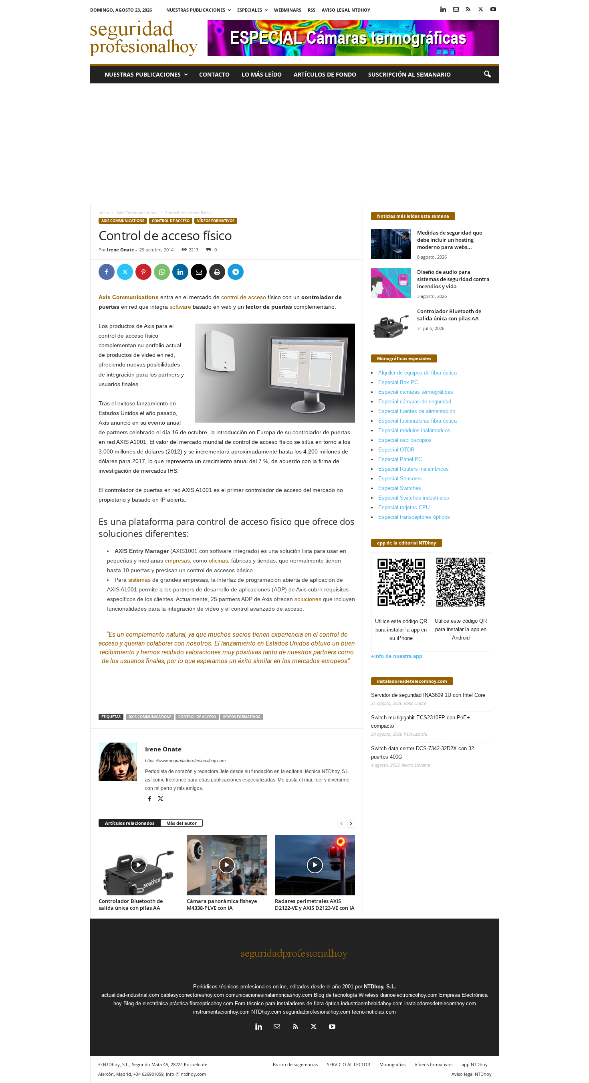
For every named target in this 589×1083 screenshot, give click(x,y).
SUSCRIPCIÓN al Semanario (409, 74)
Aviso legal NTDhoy (346, 10)
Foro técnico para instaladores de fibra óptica (287, 1003)
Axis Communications (137, 212)
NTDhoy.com (266, 1012)
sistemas (139, 580)
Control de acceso (171, 220)
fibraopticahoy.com (211, 1003)
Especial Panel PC (400, 459)
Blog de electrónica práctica (155, 1003)
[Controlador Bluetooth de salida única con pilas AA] (139, 865)
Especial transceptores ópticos (414, 517)
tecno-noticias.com (374, 1012)
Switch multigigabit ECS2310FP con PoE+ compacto (420, 722)
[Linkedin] (443, 10)
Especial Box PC (398, 382)
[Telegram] (236, 272)
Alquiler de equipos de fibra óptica (417, 373)
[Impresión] (217, 272)
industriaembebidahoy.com (372, 1003)
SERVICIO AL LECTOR (348, 1064)
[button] (487, 74)
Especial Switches (399, 488)
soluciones (307, 599)
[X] (481, 10)
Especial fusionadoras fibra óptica (417, 421)
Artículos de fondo (325, 74)
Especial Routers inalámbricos (413, 469)
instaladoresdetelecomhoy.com (412, 681)
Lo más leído (262, 74)
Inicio (104, 212)
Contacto (214, 74)
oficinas (218, 560)
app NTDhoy (475, 1064)
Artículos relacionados (129, 823)
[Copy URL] (254, 272)
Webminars (287, 10)
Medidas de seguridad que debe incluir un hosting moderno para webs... (449, 240)
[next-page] (351, 823)
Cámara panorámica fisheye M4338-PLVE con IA (222, 904)
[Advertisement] (294, 143)
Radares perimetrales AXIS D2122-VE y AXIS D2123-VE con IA (315, 904)
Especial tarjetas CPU (404, 507)
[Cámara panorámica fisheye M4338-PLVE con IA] (227, 865)
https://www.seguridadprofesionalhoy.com (185, 760)
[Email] (199, 272)
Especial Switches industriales (413, 498)
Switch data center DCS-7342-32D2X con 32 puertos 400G (422, 752)
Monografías (392, 1064)
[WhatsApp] (162, 272)
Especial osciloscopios (405, 440)
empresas (177, 560)
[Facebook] (107, 272)
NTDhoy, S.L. (380, 987)
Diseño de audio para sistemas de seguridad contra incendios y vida (453, 279)
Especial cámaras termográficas (415, 392)
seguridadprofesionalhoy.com (316, 1012)
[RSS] (468, 10)
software (180, 307)
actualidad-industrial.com (130, 995)
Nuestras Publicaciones (195, 10)
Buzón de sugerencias (295, 1064)
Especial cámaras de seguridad (414, 402)
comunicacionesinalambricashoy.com (269, 995)
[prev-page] (341, 823)
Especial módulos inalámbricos (414, 430)
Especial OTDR (396, 450)
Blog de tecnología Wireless (346, 995)
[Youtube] (493, 10)
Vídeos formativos (215, 220)
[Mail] (456, 10)
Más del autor (181, 823)
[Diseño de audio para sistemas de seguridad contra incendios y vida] (391, 283)
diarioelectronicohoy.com (409, 995)
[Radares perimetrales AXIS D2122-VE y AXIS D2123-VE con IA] (315, 865)
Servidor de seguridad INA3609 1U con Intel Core (428, 695)
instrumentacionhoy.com (221, 1012)
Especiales (249, 10)
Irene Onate (120, 250)
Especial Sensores (400, 479)
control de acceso (243, 297)
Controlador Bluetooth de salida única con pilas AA (131, 904)
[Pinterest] (143, 272)
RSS (311, 10)
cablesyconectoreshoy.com (192, 995)
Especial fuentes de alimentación (416, 411)
